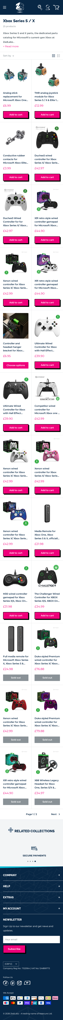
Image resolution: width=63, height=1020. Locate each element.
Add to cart (15, 114)
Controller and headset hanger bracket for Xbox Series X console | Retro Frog (13, 347)
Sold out (16, 677)
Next (54, 814)
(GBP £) (8, 964)
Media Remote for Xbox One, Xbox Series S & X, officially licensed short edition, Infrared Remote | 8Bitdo (47, 535)
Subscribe (14, 949)
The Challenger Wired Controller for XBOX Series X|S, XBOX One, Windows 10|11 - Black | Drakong (47, 597)
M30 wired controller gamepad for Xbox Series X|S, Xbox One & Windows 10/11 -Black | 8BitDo (15, 597)
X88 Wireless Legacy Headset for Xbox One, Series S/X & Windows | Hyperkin (47, 784)
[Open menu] (4, 7)
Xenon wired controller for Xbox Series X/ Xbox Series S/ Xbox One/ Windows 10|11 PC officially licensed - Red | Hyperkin (15, 722)
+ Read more (11, 46)
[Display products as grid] (53, 55)
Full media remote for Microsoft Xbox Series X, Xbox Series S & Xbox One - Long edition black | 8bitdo (15, 660)
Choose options (16, 365)
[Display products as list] (58, 55)
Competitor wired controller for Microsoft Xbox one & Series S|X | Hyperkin (47, 409)
